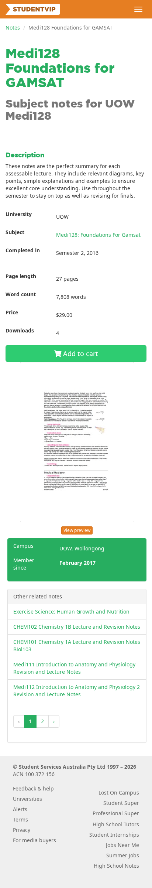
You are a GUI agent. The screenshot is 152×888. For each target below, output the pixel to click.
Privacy (21, 829)
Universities (27, 798)
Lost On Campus (119, 792)
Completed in (23, 250)
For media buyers (34, 840)
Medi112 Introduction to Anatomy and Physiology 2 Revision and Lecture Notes (76, 690)
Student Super (121, 802)
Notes (13, 27)
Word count (21, 294)
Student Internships (114, 834)
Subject (15, 232)
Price (12, 312)
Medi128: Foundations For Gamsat (98, 234)
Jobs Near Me (122, 844)
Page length (21, 276)
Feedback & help (33, 788)
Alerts (20, 809)
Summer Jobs (122, 855)
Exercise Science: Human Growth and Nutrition (71, 611)
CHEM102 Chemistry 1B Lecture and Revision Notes (76, 626)
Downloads (20, 330)
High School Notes (116, 865)
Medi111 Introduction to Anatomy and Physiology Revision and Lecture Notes (74, 668)
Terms (20, 819)
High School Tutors (116, 824)
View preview (76, 530)
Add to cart (79, 353)
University (19, 214)
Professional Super (116, 813)
